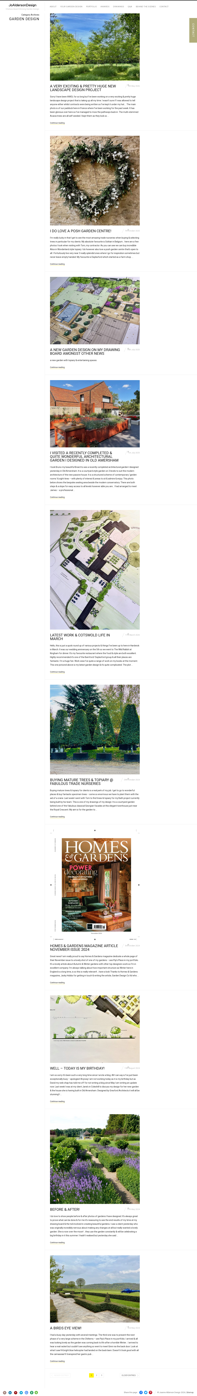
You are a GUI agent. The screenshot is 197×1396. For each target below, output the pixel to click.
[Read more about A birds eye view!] (95, 1289)
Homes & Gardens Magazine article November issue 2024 (84, 948)
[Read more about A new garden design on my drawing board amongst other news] (95, 310)
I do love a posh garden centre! (80, 231)
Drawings (118, 6)
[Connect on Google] (26, 1393)
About (53, 6)
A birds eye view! (65, 1328)
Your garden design (71, 6)
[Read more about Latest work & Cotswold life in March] (95, 570)
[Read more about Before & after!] (95, 1159)
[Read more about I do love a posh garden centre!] (95, 180)
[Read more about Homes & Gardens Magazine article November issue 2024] (95, 885)
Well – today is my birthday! (77, 1068)
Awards (105, 6)
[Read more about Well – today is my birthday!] (95, 1029)
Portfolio (91, 6)
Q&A (130, 6)
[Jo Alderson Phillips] (22, 5)
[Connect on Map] (32, 1393)
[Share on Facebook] (141, 1392)
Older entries (129, 1375)
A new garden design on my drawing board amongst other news (85, 352)
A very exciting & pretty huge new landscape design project (83, 88)
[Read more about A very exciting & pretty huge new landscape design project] (95, 47)
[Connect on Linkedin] (10, 1393)
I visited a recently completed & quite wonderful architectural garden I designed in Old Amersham (84, 456)
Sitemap (190, 1392)
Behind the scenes (146, 6)
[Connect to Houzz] (36, 1393)
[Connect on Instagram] (4, 1393)
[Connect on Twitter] (21, 1393)
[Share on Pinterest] (150, 1392)
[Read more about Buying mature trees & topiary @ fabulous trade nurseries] (95, 729)
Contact (164, 6)
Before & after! (65, 1209)
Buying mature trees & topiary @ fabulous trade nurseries (81, 782)
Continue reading (57, 123)
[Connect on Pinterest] (15, 1393)
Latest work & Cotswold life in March (80, 637)
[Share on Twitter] (145, 1392)
